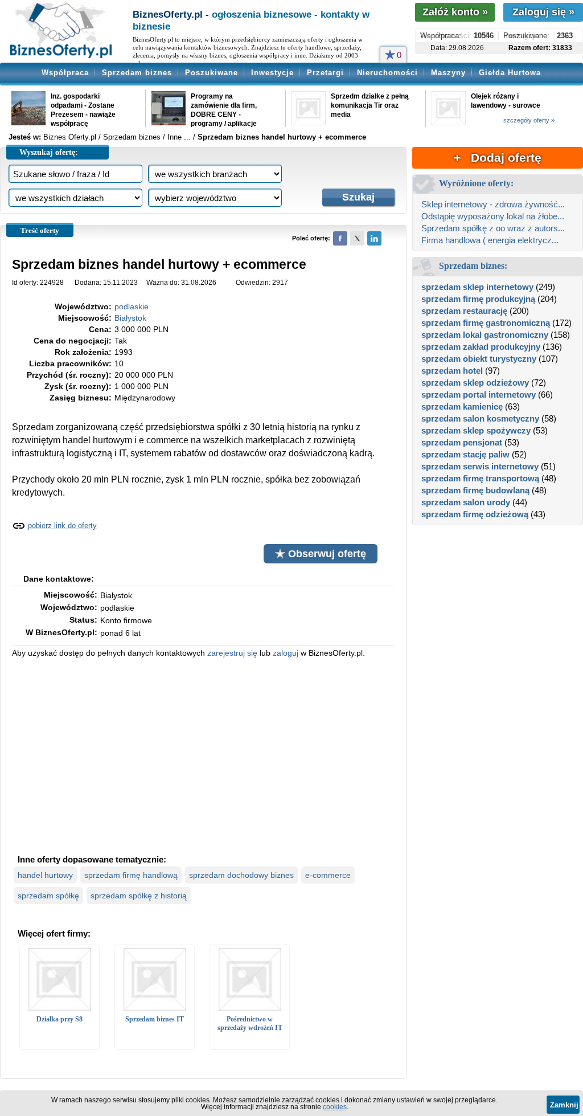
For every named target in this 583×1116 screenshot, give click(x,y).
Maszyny (448, 72)
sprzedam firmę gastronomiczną (485, 323)
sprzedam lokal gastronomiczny (484, 335)
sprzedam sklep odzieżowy (475, 382)
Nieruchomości (387, 72)
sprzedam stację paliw (465, 454)
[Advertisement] (203, 755)
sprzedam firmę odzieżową (474, 514)
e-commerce (328, 875)
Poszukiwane (211, 72)
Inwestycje (272, 72)
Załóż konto (455, 12)
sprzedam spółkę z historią (139, 895)
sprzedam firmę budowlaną (475, 490)
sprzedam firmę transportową (480, 478)
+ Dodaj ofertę (497, 157)
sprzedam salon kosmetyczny (480, 418)
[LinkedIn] (374, 238)
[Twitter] (357, 238)
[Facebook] (340, 238)
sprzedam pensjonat (461, 442)
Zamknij (564, 1105)
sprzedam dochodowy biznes (241, 875)
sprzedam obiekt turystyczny (478, 358)
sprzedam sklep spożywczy (476, 430)
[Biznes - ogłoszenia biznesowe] (61, 31)
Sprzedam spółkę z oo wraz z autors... (493, 228)
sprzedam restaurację (464, 311)
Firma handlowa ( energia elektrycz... (490, 240)
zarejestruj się (232, 652)
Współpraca (65, 72)
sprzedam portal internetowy (478, 394)
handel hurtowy (45, 875)
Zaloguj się (543, 12)
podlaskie (131, 306)
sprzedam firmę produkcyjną (478, 299)
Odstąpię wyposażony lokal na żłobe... (492, 216)
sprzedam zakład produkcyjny (480, 346)
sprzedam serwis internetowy (480, 466)
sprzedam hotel (452, 370)
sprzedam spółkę (48, 895)
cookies (335, 1107)
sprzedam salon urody (465, 502)
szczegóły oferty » (529, 120)
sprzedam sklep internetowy (477, 287)
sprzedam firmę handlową (131, 875)
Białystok (130, 317)
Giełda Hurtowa (510, 72)
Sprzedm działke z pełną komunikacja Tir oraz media (370, 105)
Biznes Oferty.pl (69, 137)
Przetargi (325, 72)
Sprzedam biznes (137, 72)
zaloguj (285, 652)
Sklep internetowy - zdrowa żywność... (493, 204)
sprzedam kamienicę (462, 406)
